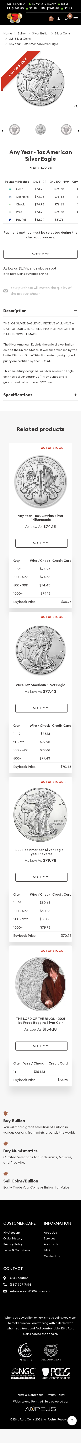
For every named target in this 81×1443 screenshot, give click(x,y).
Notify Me (40, 254)
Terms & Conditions (16, 1250)
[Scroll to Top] (71, 1420)
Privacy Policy (13, 1244)
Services (49, 1238)
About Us (50, 1232)
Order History (12, 1238)
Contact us (52, 1256)
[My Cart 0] (67, 18)
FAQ (47, 1250)
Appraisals (51, 1244)
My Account (11, 1232)
